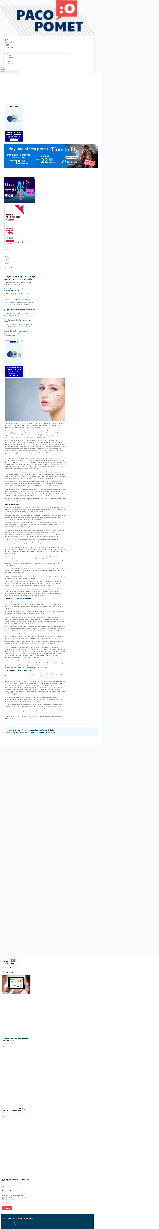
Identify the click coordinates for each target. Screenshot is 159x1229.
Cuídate (8, 41)
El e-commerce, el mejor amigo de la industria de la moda (15, 1039)
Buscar (2, 67)
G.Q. (12, 612)
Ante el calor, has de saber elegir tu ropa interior (17, 321)
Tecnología (9, 47)
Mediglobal (56, 472)
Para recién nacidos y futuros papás (16, 331)
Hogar (7, 44)
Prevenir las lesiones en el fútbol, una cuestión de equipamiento (16, 289)
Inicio (7, 39)
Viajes (7, 49)
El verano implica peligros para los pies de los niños (19, 310)
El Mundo (42, 515)
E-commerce (9, 42)
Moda (7, 46)
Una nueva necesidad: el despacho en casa (18, 300)
